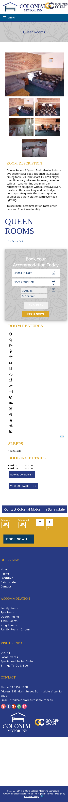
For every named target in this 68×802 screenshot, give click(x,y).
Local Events (9, 657)
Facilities (7, 578)
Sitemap (11, 791)
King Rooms (9, 625)
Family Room (9, 608)
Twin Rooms (9, 621)
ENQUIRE (35, 305)
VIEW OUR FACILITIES (22, 485)
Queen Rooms (10, 616)
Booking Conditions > (21, 474)
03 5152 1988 (19, 687)
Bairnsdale (8, 582)
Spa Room (7, 612)
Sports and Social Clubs (17, 661)
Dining (5, 653)
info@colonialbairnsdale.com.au (31, 700)
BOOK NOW (35, 314)
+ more (63, 436)
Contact (6, 586)
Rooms (5, 574)
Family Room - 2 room (16, 629)
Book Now (16, 539)
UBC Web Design (31, 796)
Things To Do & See (14, 665)
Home (12, 47)
